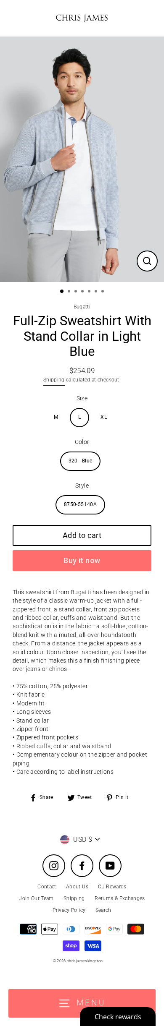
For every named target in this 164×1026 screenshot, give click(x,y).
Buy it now (82, 560)
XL (104, 417)
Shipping (54, 380)
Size (82, 398)
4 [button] (83, 292)
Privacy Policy (69, 910)
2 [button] (70, 292)
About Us (77, 887)
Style (82, 485)
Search (103, 910)
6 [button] (97, 292)
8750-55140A (80, 504)
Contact (46, 887)
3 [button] (76, 292)
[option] (82, 159)
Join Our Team (36, 898)
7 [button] (103, 292)
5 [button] (90, 292)
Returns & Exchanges (120, 898)
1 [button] (62, 292)
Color (82, 442)
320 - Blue (80, 461)
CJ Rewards (112, 887)
